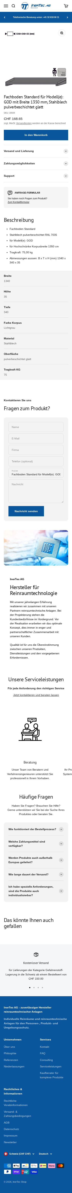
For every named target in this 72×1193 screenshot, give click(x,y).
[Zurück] (4, 17)
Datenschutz (11, 1129)
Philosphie (10, 1053)
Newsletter (10, 1142)
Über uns (9, 1046)
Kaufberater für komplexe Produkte (51, 1075)
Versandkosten (24, 123)
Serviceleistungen (50, 1066)
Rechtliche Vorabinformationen (16, 1103)
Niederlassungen (14, 1066)
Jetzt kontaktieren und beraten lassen (36, 695)
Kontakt (44, 1046)
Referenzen (11, 1059)
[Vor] (67, 17)
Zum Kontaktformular (18, 202)
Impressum (10, 1135)
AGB (6, 1122)
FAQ (42, 1053)
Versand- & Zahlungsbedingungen (17, 1113)
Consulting (46, 1059)
